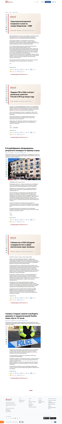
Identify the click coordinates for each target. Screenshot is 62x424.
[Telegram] (15, 418)
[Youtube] (13, 418)
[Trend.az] (9, 2)
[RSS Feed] (19, 418)
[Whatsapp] (7, 418)
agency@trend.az (8, 411)
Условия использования (52, 400)
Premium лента (21, 401)
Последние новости (22, 400)
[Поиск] (35, 2)
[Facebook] (9, 418)
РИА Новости (16, 38)
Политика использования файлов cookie (52, 407)
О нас (29, 400)
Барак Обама (15, 127)
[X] (11, 418)
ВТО (11, 127)
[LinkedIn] (17, 418)
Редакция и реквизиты (32, 401)
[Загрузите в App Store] (46, 418)
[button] (6, 14)
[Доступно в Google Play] (53, 418)
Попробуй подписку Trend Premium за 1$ (19, 74)
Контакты (30, 403)
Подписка (40, 400)
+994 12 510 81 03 (8, 410)
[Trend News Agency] (8, 399)
